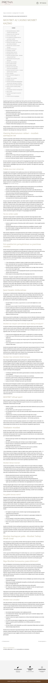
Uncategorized (15, 12)
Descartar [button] (38, 681)
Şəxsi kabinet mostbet (11, 65)
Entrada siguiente (42, 641)
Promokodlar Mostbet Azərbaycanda (14, 89)
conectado (15, 649)
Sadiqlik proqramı (10, 79)
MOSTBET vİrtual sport (12, 48)
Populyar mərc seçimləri (12, 78)
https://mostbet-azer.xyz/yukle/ (10, 259)
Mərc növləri (9, 91)
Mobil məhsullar (10, 73)
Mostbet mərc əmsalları (12, 62)
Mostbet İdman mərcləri (12, 52)
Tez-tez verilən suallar (11, 35)
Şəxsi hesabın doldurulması (12, 40)
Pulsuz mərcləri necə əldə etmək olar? (14, 84)
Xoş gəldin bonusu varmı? (12, 53)
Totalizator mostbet (11, 50)
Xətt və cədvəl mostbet (11, 63)
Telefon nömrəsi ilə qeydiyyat (13, 96)
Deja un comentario (7, 12)
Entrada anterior (5, 641)
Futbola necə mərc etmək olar (13, 34)
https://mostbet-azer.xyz (13, 183)
